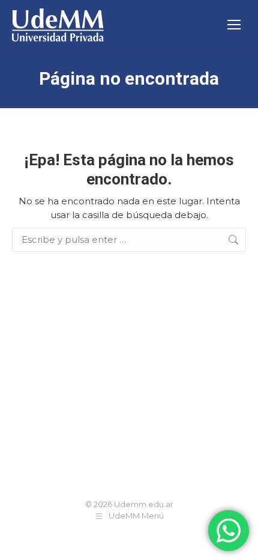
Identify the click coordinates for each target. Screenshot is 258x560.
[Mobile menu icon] (234, 25)
